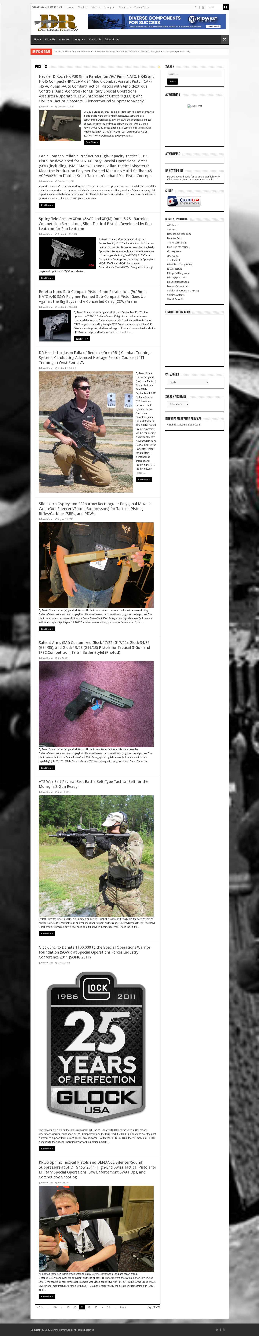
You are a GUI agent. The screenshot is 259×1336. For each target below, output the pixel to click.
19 (68, 1307)
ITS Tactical (173, 260)
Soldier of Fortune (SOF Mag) (183, 290)
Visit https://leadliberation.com (184, 424)
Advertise (95, 7)
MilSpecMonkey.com (178, 281)
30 (108, 1307)
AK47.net (172, 229)
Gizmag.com (174, 251)
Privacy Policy (141, 7)
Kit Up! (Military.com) (178, 273)
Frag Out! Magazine (177, 247)
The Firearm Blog (176, 242)
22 (89, 1307)
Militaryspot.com (176, 277)
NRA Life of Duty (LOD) (179, 264)
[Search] (226, 7)
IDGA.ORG (173, 255)
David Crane (47, 106)
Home (71, 7)
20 (75, 1307)
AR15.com (172, 225)
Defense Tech (174, 238)
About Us (82, 7)
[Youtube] (203, 7)
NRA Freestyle (174, 268)
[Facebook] (200, 7)
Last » (123, 1307)
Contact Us (125, 7)
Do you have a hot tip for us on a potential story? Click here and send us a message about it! (193, 178)
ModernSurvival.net (177, 286)
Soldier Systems (175, 295)
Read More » (92, 142)
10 (55, 1307)
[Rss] (196, 7)
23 (96, 1307)
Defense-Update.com (179, 233)
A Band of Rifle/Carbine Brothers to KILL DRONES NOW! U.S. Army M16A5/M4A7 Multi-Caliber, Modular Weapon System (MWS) (122, 51)
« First (40, 1307)
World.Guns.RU (175, 299)
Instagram (109, 7)
